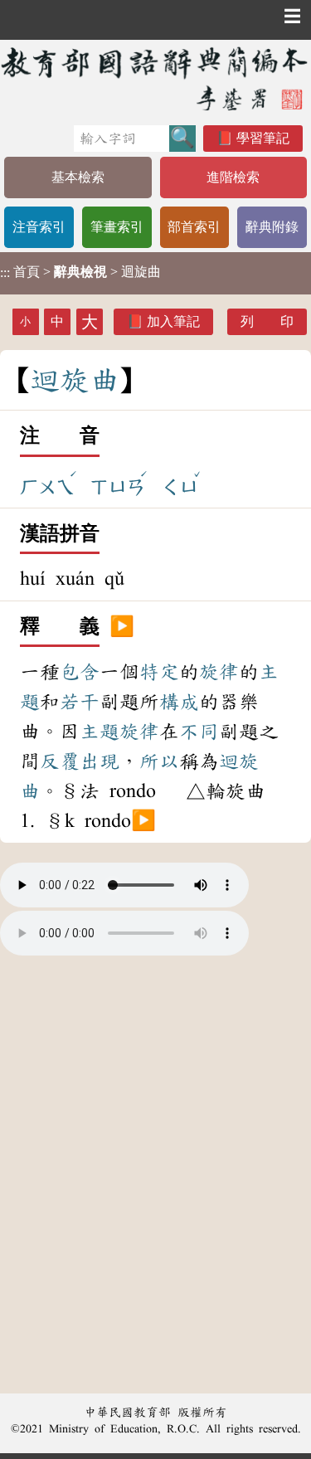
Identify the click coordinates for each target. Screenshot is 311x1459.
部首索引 (194, 227)
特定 (159, 672)
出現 (99, 761)
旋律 (219, 672)
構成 (179, 702)
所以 (159, 761)
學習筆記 (262, 138)
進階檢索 (233, 177)
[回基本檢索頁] (155, 78)
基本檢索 (77, 177)
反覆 (60, 761)
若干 (80, 702)
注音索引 (39, 227)
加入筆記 (173, 321)
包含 (80, 672)
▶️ (121, 627)
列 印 (267, 321)
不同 (199, 732)
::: (5, 273)
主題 (99, 732)
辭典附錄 (272, 227)
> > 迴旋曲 (80, 272)
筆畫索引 (116, 227)
